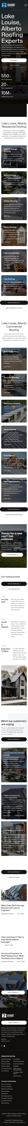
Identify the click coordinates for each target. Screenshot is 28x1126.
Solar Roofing (17, 1076)
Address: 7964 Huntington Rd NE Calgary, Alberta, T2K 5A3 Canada (14, 1114)
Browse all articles (14, 877)
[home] (10, 5)
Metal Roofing (5, 1061)
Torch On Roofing (6, 1086)
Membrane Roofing (7, 1089)
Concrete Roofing (6, 1068)
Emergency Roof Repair (18, 1073)
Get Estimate (14, 60)
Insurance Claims (18, 1064)
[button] (26, 5)
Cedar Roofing (5, 1066)
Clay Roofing (5, 1071)
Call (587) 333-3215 (14, 65)
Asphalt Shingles (6, 1059)
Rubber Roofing (5, 1064)
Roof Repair (16, 1059)
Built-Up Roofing (6, 1084)
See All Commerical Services (14, 514)
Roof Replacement (18, 1061)
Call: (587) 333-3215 (14, 589)
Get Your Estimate (14, 302)
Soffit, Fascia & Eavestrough (17, 1069)
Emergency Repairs (7, 1098)
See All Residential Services (14, 308)
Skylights (16, 1066)
